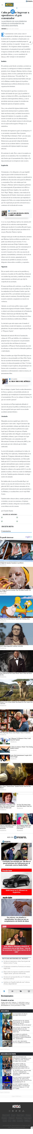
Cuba (19, 93)
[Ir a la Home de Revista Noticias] (9, 4)
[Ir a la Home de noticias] (16, 1106)
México (3, 57)
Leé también (13, 211)
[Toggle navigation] (2, 5)
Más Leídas (5, 1011)
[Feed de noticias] (19, 1111)
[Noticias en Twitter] (16, 1111)
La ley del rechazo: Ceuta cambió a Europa (18, 214)
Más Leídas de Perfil (8, 1054)
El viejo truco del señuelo (19, 381)
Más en (10, 837)
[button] (30, 42)
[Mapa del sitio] (23, 1111)
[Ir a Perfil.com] (29, 1)
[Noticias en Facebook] (13, 1111)
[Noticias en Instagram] (9, 1111)
